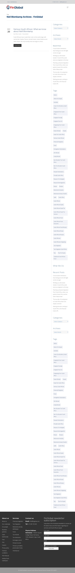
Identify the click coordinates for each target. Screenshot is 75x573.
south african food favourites (58, 222)
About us (4, 521)
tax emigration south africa (60, 249)
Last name (46, 535)
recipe (55, 186)
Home (8, 2)
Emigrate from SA (58, 121)
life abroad (56, 152)
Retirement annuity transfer (60, 193)
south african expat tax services (59, 213)
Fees (3, 539)
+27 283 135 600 (32, 524)
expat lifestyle (57, 130)
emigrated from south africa (59, 113)
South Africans (57, 238)
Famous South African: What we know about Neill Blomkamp (30, 30)
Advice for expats (58, 98)
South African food (58, 217)
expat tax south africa (59, 134)
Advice (55, 95)
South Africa (61, 197)
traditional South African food (59, 257)
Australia (56, 102)
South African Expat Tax (59, 208)
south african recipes (59, 234)
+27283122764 (55, 2)
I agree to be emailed (50, 546)
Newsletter (25, 34)
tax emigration (57, 245)
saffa (55, 197)
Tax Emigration (16, 524)
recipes (61, 186)
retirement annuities (59, 190)
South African (57, 201)
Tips (55, 253)
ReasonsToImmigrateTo (59, 182)
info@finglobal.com (63, 2)
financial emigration (58, 141)
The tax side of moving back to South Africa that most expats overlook (60, 74)
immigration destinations (60, 149)
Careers (4, 545)
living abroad (57, 156)
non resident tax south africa (59, 161)
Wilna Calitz (18, 34)
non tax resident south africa (59, 167)
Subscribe (51, 548)
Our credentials (6, 524)
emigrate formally (58, 117)
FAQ (3, 542)
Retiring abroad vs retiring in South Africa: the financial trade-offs (60, 82)
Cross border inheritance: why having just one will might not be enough (60, 51)
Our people (5, 527)
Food (55, 145)
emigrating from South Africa (59, 126)
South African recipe (58, 231)
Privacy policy (5, 548)
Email (45, 541)
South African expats (59, 204)
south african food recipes (60, 227)
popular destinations (59, 171)
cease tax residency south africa (60, 107)
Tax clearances (17, 537)
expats (64, 130)
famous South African (59, 138)
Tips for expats (61, 253)
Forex (14, 532)
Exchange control (17, 540)
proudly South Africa (58, 175)
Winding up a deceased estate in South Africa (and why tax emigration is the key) (60, 58)
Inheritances (16, 551)
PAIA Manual (5, 555)
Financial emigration (18, 521)
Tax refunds (16, 534)
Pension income (17, 543)
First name (46, 530)
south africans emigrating (60, 242)
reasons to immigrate (59, 179)
